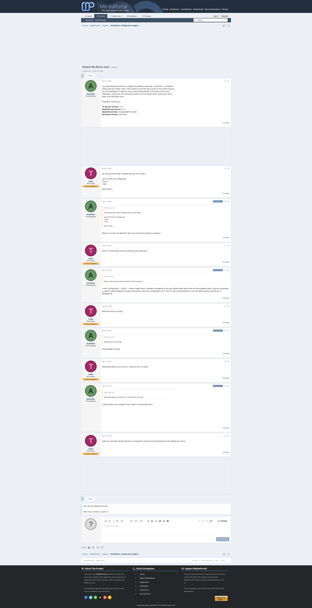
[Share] (225, 81)
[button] (123, 16)
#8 (228, 361)
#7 (228, 331)
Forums (102, 16)
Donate (148, 16)
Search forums (100, 20)
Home (89, 16)
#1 (228, 81)
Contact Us (144, 590)
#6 (228, 306)
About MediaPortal (147, 578)
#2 (228, 168)
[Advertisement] (155, 47)
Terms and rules (207, 560)
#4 (228, 246)
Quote (227, 123)
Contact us (196, 560)
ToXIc (90, 181)
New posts (89, 20)
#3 (228, 201)
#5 (228, 270)
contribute (186, 9)
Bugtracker (144, 582)
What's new (116, 16)
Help (216, 560)
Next (90, 76)
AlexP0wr (87, 71)
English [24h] (100, 560)
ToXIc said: (107, 208)
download (198, 9)
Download (144, 586)
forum (225, 9)
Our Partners (145, 594)
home (165, 9)
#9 (228, 386)
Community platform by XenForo (156, 605)
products (174, 9)
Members (133, 16)
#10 (228, 436)
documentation (213, 9)
